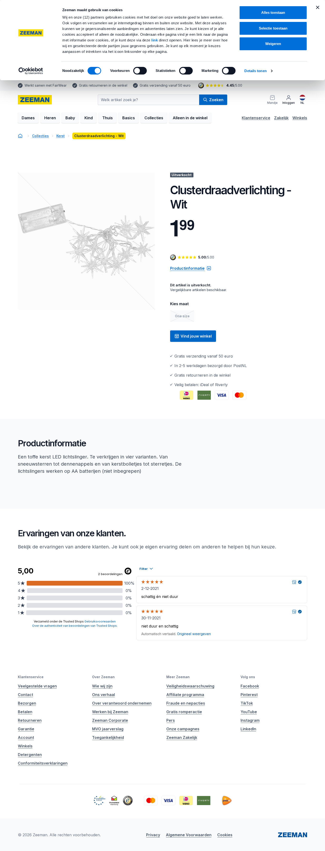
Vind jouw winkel (196, 336)
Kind (88, 117)
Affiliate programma (185, 694)
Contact (25, 694)
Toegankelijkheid (108, 737)
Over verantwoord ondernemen (122, 703)
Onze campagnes (182, 729)
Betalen (25, 711)
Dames (28, 117)
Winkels (299, 117)
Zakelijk (281, 117)
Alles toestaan (273, 12)
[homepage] (35, 100)
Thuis (107, 117)
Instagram (250, 720)
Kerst (60, 136)
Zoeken (216, 99)
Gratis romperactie (184, 711)
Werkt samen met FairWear (46, 85)
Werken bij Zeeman (110, 711)
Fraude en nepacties (185, 703)
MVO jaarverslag (107, 729)
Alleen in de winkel (190, 117)
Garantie (26, 729)
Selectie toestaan (273, 28)
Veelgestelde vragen (37, 686)
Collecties (153, 117)
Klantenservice (256, 117)
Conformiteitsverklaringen (43, 763)
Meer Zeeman (178, 677)
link (155, 40)
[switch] (140, 71)
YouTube (249, 711)
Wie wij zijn (102, 686)
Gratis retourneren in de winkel (103, 85)
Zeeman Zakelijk (181, 737)
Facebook (250, 686)
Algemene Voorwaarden (189, 834)
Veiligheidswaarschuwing (190, 686)
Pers (170, 720)
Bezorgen (27, 703)
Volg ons (248, 677)
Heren (50, 117)
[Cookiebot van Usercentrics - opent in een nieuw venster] (31, 71)
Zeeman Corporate (110, 720)
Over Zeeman (103, 677)
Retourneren (30, 720)
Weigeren (273, 44)
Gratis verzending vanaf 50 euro (165, 85)
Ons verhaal (103, 694)
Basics (128, 117)
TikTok (247, 703)
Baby (70, 117)
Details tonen (255, 71)
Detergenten (30, 754)
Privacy (153, 834)
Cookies (224, 834)
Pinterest (249, 694)
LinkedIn (248, 729)
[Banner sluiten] (317, 7)
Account (26, 737)
